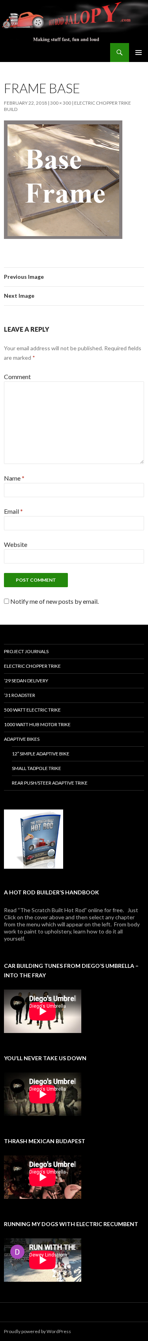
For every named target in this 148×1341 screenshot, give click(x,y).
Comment (17, 376)
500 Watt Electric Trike (32, 710)
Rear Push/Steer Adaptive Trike (50, 783)
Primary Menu (138, 52)
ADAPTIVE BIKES (21, 739)
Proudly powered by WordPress (37, 1331)
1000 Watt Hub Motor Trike (37, 724)
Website (15, 544)
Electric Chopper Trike (32, 666)
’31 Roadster (19, 695)
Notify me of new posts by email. (54, 601)
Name (14, 478)
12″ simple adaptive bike (40, 754)
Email (13, 511)
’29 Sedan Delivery (26, 681)
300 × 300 (60, 103)
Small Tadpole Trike (36, 768)
